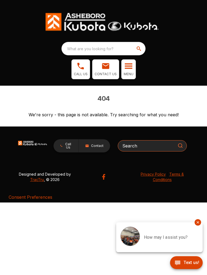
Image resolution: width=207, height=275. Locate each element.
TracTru (37, 179)
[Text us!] (186, 263)
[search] (139, 48)
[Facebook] (103, 177)
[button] (80, 69)
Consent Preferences (30, 197)
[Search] (180, 145)
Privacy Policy (153, 174)
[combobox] (103, 48)
